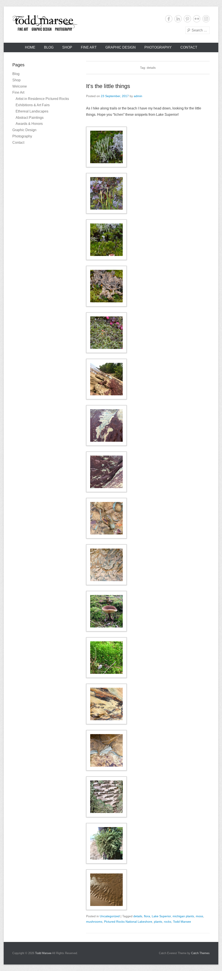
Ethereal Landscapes (32, 111)
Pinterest (187, 18)
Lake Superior (161, 916)
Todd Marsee (182, 921)
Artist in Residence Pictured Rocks (42, 99)
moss (199, 916)
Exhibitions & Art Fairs (33, 105)
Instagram (206, 18)
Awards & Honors (29, 123)
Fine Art (89, 47)
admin (138, 96)
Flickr (196, 18)
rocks (167, 921)
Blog (49, 47)
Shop (67, 47)
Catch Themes (200, 953)
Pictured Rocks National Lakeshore (128, 921)
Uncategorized (110, 916)
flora (147, 916)
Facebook (168, 18)
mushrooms (94, 921)
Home (30, 47)
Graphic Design (120, 47)
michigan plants (183, 916)
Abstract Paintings (30, 117)
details (137, 916)
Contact (188, 47)
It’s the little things (108, 86)
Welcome (19, 86)
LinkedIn (178, 18)
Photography (158, 47)
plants (158, 921)
